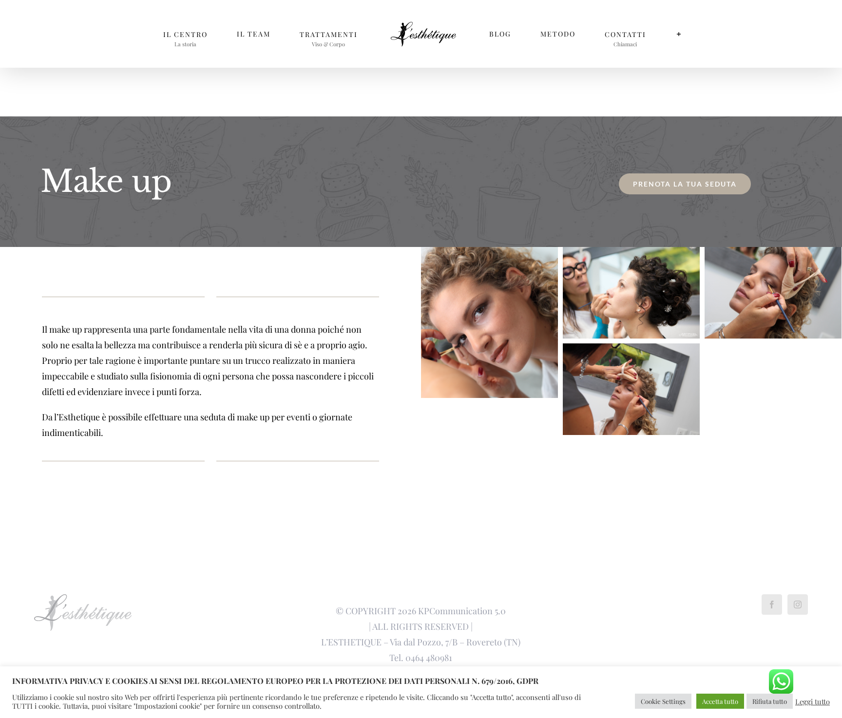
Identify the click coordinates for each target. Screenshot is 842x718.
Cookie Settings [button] (663, 701)
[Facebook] (772, 604)
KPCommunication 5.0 (462, 611)
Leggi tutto (812, 701)
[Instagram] (797, 604)
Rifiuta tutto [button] (769, 701)
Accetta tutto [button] (720, 701)
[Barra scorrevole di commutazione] (613, 34)
